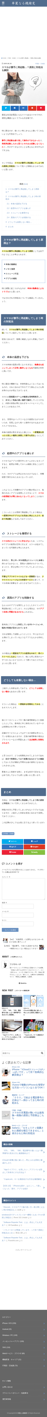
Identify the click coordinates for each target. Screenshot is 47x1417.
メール (5, 911)
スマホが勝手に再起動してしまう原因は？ (22, 190)
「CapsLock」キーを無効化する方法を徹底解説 (22, 1179)
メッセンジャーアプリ (13, 1341)
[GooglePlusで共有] (32, 108)
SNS (6, 1347)
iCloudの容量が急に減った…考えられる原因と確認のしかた (22, 1161)
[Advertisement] (23, 32)
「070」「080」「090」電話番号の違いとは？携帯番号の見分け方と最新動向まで (22, 1151)
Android (7, 1329)
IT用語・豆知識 (9, 833)
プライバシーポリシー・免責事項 (15, 1393)
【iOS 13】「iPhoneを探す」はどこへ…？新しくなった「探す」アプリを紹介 (21, 1187)
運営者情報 (6, 1399)
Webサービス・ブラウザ (13, 1353)
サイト (4, 920)
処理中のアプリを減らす (19, 208)
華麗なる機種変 (22, 1413)
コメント (6, 877)
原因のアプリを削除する (19, 217)
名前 (4, 903)
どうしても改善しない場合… (19, 222)
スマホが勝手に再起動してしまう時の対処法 (23, 197)
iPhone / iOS (9, 1323)
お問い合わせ (7, 1387)
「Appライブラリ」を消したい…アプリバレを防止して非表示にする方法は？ (22, 1170)
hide (25, 184)
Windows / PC (9, 1335)
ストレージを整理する (18, 213)
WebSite (23, 983)
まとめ (9, 227)
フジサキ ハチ (15, 964)
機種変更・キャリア (11, 1359)
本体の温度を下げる (17, 204)
